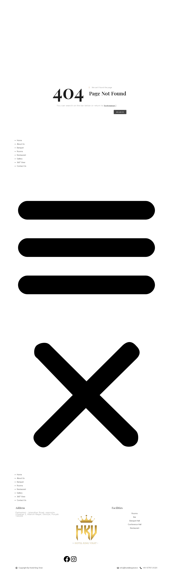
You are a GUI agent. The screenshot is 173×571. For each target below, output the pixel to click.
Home (19, 140)
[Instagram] (74, 559)
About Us (21, 144)
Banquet (20, 148)
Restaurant (21, 155)
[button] (86, 320)
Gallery (19, 159)
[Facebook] (67, 559)
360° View (21, 162)
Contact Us (21, 166)
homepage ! (110, 106)
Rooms (20, 151)
